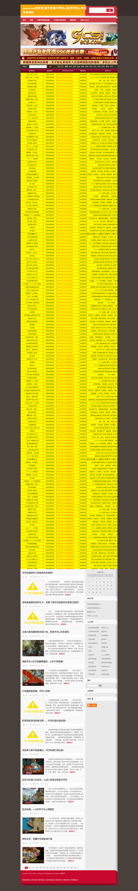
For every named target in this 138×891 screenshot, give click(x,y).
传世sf (90, 651)
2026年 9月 (100, 572)
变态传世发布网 (92, 643)
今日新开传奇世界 (60, 20)
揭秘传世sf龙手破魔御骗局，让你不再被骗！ (43, 661)
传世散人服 (104, 647)
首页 (24, 20)
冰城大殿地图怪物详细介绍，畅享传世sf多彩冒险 (45, 632)
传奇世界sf (91, 655)
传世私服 (91, 663)
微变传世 (73, 20)
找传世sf (103, 651)
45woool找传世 (105, 655)
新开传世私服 (92, 659)
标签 (31, 20)
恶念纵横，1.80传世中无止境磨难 (38, 809)
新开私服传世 (92, 666)
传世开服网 (104, 635)
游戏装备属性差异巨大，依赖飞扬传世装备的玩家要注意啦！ (51, 602)
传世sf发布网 (92, 670)
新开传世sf (104, 643)
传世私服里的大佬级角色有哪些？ (38, 573)
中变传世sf (104, 670)
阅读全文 (68, 595)
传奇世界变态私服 (43, 20)
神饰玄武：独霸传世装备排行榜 (37, 839)
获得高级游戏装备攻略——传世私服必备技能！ (44, 721)
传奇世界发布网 (105, 659)
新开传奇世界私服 (106, 663)
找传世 (90, 647)
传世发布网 (91, 639)
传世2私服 (91, 674)
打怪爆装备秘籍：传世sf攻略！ (37, 691)
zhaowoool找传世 (60, 873)
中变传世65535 (105, 666)
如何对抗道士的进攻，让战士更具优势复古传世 (44, 780)
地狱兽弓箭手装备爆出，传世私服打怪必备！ (43, 750)
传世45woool (84, 20)
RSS (114, 2)
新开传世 (104, 639)
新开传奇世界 (92, 635)
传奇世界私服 (105, 674)
